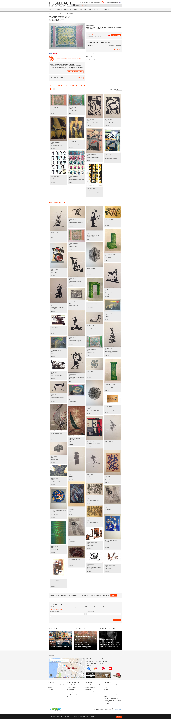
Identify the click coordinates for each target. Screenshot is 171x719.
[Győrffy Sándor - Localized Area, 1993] (112, 106)
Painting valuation (71, 687)
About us (106, 9)
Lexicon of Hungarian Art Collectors (94, 691)
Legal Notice (107, 691)
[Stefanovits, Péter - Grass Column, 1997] (112, 370)
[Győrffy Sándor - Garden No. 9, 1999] (58, 100)
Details (92, 716)
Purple (92, 54)
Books (99, 9)
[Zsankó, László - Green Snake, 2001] (112, 212)
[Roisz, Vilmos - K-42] (76, 493)
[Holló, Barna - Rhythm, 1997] (58, 255)
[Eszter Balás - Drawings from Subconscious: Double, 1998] (58, 290)
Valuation (92, 9)
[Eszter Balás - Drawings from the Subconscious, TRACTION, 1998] (94, 318)
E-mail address (90, 611)
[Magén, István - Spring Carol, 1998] (58, 532)
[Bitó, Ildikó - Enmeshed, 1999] (58, 448)
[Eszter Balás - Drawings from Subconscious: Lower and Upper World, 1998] (76, 323)
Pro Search (88, 693)
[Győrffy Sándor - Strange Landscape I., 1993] (58, 128)
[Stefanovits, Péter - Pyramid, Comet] (76, 390)
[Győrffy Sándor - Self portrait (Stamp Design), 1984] (94, 175)
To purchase (70, 691)
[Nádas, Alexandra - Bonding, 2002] (94, 534)
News (105, 687)
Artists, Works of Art (70, 9)
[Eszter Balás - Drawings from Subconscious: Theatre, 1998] (76, 264)
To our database (70, 693)
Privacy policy (61, 616)
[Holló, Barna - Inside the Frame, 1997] (58, 320)
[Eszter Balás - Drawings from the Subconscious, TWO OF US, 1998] (76, 212)
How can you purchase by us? (111, 698)
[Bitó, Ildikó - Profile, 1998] (94, 364)
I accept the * (58, 616)
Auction (50, 687)
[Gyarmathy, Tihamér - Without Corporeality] (76, 421)
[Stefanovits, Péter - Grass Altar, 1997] (112, 240)
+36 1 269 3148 (85, 2)
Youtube (110, 670)
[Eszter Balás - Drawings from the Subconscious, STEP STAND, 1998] (58, 387)
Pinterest (103, 670)
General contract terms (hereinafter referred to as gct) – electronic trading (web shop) (113, 702)
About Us (106, 689)
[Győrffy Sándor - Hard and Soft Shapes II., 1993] (94, 140)
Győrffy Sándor (60, 13)
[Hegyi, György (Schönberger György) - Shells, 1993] (112, 526)
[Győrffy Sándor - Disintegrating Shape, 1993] (94, 106)
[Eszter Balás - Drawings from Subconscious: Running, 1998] (112, 275)
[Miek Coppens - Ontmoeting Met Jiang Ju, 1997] (94, 428)
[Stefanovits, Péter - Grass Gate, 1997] (94, 289)
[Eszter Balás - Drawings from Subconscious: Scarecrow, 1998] (94, 218)
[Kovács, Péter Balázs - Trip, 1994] (76, 552)
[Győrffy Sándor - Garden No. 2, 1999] (76, 100)
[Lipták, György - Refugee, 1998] (94, 460)
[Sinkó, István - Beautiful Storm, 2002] (58, 471)
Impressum (107, 693)
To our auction (70, 689)
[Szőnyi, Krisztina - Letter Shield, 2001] (94, 254)
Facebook (89, 670)
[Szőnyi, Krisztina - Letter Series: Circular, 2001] (94, 393)
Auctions (51, 9)
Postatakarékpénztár (90, 695)
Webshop (59, 9)
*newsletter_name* (54, 611)
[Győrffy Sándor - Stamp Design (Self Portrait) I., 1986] (76, 162)
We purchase (51, 691)
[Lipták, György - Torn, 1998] (76, 459)
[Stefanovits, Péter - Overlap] (58, 342)
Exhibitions (83, 9)
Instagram (96, 670)
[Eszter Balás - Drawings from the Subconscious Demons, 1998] (94, 557)
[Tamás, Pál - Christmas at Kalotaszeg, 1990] (94, 489)
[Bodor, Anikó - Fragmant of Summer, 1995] (58, 365)
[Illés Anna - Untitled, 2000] (112, 462)
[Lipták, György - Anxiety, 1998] (112, 427)
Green (99, 54)
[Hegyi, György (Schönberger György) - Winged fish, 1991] (58, 498)
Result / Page (113, 89)
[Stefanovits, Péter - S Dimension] (112, 305)
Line (103, 54)
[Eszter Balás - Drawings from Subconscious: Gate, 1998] (58, 218)
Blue (96, 54)
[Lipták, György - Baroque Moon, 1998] (76, 294)
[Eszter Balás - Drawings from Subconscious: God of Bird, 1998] (76, 360)
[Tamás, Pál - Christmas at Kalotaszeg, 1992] (94, 511)
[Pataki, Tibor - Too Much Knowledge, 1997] (112, 399)
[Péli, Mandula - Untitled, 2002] (112, 494)
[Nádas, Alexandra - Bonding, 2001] (58, 567)
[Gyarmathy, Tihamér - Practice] (58, 418)
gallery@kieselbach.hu (95, 2)
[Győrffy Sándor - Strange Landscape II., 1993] (76, 128)
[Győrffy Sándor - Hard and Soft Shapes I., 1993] (112, 140)
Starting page (51, 13)
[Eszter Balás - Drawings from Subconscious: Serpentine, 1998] (112, 334)
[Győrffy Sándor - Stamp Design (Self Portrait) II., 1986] (58, 163)
